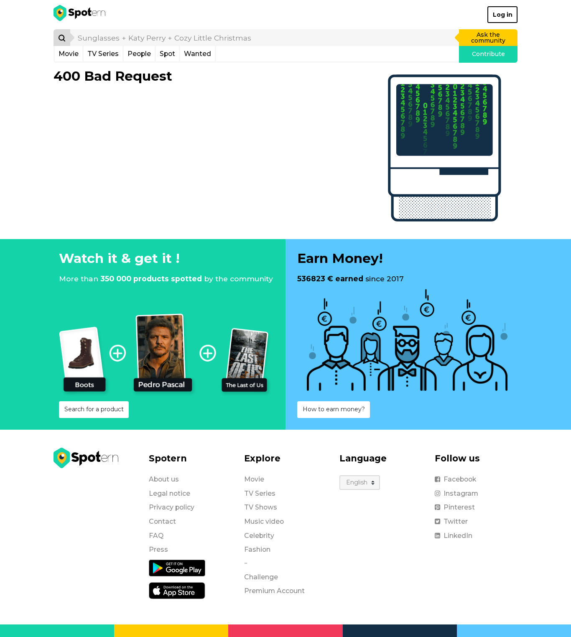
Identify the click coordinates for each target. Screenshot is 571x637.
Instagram (461, 493)
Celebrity (259, 536)
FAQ (156, 536)
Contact (162, 521)
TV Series (103, 54)
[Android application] (177, 567)
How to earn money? (334, 409)
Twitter (456, 521)
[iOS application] (177, 590)
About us (164, 479)
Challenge (261, 577)
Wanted (197, 54)
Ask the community (488, 37)
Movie (69, 54)
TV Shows (260, 507)
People (139, 54)
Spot (167, 54)
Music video (264, 521)
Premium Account (274, 591)
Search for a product (94, 409)
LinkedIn (458, 536)
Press (158, 549)
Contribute (488, 54)
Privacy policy (171, 507)
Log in (502, 14)
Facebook (460, 479)
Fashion (257, 549)
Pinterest (459, 507)
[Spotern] (80, 15)
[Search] (62, 37)
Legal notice (169, 493)
